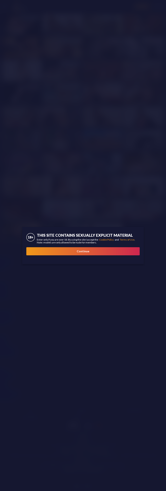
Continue (83, 251)
